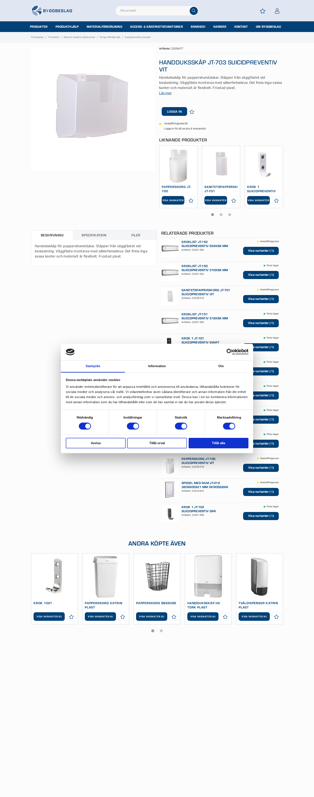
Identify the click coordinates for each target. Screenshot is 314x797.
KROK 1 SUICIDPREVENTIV (261, 189)
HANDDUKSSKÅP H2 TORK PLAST (203, 605)
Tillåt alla (218, 443)
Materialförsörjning (104, 27)
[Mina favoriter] (262, 11)
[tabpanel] (178, 176)
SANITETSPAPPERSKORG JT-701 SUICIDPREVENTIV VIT (206, 292)
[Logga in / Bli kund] (277, 11)
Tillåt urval (157, 443)
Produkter (39, 27)
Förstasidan (37, 37)
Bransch (198, 27)
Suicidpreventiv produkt (138, 37)
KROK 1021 (43, 603)
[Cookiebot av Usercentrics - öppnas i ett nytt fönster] (229, 352)
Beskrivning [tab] (52, 235)
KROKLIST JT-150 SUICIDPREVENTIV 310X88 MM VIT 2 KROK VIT (205, 270)
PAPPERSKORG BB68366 (156, 603)
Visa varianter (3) (151, 616)
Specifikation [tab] (94, 235)
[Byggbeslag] (52, 10)
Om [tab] (221, 366)
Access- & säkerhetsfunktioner (156, 27)
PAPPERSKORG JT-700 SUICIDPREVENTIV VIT (198, 461)
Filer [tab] (135, 235)
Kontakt (241, 27)
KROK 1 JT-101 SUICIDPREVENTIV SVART (200, 340)
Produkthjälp (67, 27)
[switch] (133, 426)
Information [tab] (157, 366)
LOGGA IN (174, 111)
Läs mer (165, 93)
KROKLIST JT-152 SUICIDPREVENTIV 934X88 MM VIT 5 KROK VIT (205, 246)
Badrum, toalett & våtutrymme (79, 37)
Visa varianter (173, 200)
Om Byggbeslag (268, 27)
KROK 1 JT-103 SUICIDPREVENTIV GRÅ (199, 509)
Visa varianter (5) (49, 616)
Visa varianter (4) (100, 616)
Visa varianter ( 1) (261, 250)
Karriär (219, 27)
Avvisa (96, 443)
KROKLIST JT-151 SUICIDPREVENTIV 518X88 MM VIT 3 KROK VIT (205, 318)
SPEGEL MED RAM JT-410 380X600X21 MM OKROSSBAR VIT (205, 487)
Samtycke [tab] (93, 366)
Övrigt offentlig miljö (110, 37)
